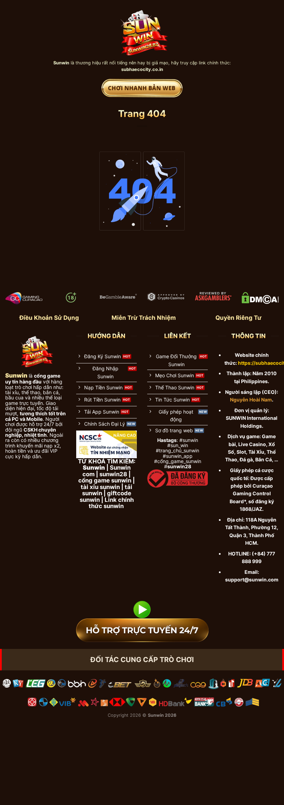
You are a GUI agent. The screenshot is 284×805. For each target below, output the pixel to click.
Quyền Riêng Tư (238, 317)
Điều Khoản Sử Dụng (49, 317)
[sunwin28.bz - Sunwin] (142, 29)
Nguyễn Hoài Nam (251, 400)
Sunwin (156, 715)
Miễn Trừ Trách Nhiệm (144, 317)
